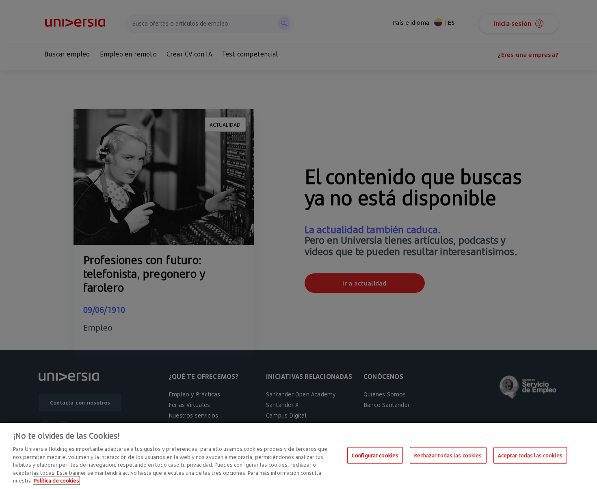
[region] (298, 456)
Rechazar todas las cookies (448, 455)
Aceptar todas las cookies (530, 455)
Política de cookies (56, 480)
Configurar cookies (375, 455)
